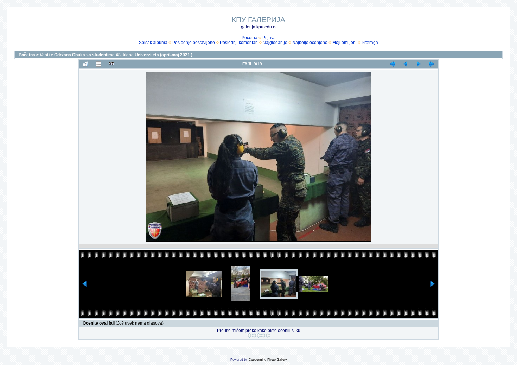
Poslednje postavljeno (193, 42)
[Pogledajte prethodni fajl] (405, 64)
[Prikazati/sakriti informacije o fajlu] (98, 64)
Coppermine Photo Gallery (268, 359)
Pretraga (370, 42)
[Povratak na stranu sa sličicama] (85, 64)
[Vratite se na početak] (392, 64)
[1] (249, 335)
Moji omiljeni (344, 42)
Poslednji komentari (239, 42)
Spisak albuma (153, 42)
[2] (254, 335)
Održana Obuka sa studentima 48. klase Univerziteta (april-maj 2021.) (123, 54)
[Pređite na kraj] (431, 64)
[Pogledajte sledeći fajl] (418, 64)
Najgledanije (275, 42)
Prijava (269, 37)
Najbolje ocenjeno (309, 42)
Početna (249, 37)
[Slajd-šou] (111, 64)
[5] (268, 335)
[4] (263, 335)
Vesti (45, 54)
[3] (258, 335)
